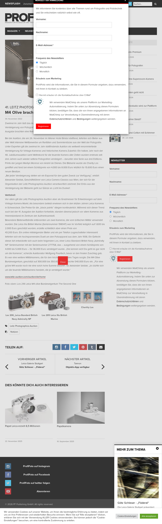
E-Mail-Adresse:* (44, 45)
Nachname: (42, 32)
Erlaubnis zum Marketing (48, 78)
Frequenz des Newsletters (50, 58)
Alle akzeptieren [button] (149, 516)
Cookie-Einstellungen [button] (127, 516)
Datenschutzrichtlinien (61, 119)
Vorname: (41, 19)
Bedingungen (84, 119)
